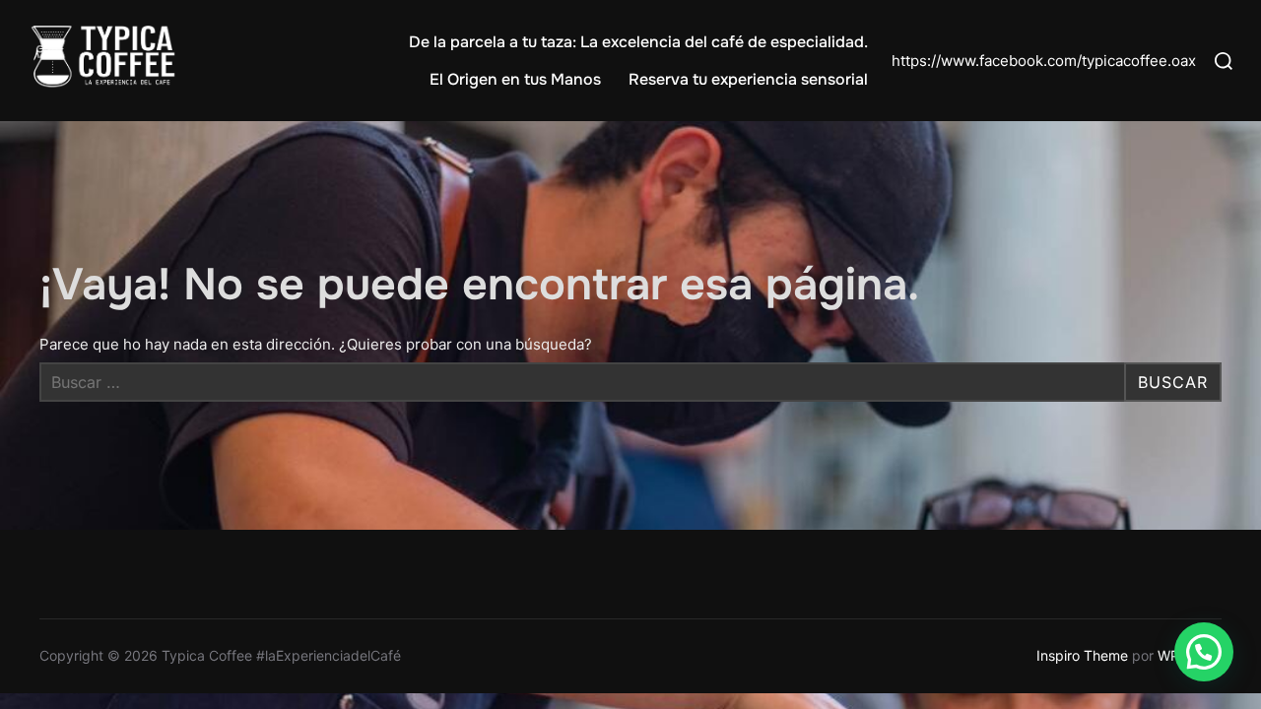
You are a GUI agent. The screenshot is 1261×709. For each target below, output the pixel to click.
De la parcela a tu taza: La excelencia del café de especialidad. (638, 42)
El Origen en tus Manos (515, 79)
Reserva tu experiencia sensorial (748, 79)
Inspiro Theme (1082, 655)
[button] (1203, 651)
